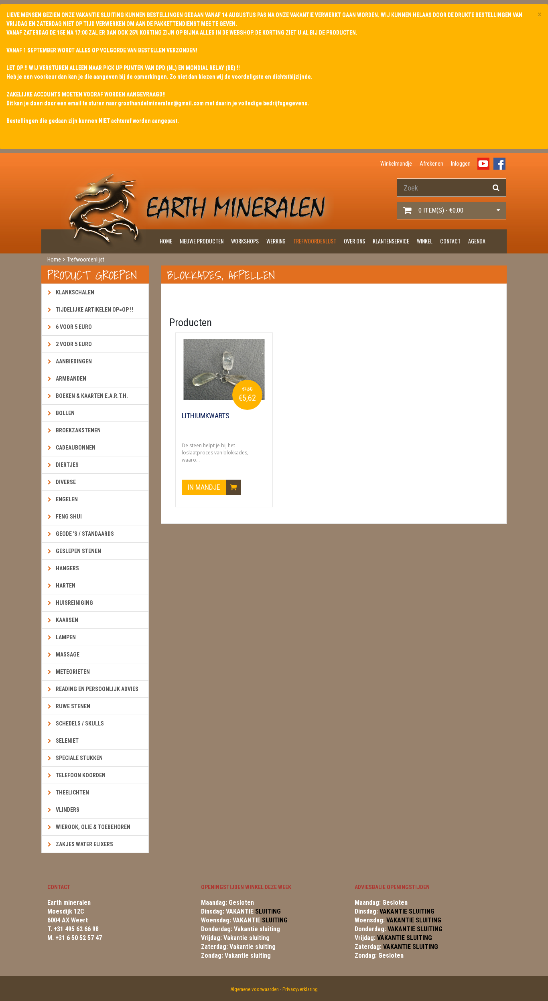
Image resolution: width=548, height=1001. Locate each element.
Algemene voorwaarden (254, 989)
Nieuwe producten (201, 241)
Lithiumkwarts (205, 416)
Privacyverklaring (300, 989)
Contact (450, 241)
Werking (276, 241)
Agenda (476, 241)
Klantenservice (391, 241)
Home (166, 241)
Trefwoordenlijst (314, 241)
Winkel (424, 241)
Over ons (354, 241)
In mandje (205, 487)
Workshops (245, 241)
